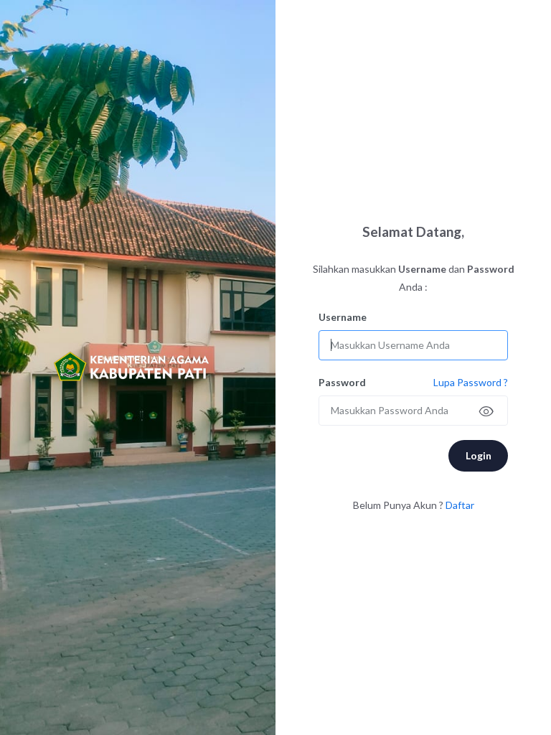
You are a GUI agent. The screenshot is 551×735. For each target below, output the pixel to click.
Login (478, 455)
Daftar (460, 505)
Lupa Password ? (470, 382)
